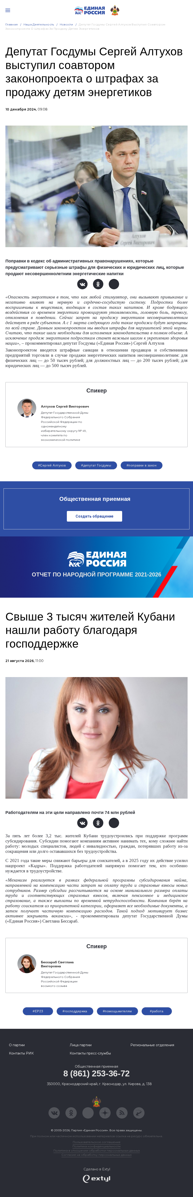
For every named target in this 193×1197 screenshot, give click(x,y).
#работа (156, 1011)
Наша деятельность (39, 24)
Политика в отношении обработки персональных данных (96, 1150)
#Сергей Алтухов (52, 465)
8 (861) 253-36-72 (96, 1073)
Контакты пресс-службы (90, 1053)
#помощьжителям (117, 1011)
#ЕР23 (38, 1011)
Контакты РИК (21, 1053)
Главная (11, 24)
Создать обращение (94, 516)
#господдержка (75, 1011)
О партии (17, 1045)
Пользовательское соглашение (97, 1142)
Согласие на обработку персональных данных (96, 1154)
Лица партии (81, 1045)
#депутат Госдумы (96, 465)
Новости (66, 24)
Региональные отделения (152, 1045)
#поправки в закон (142, 465)
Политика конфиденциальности (96, 1146)
